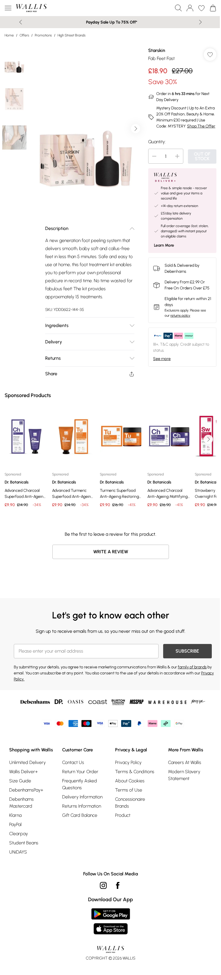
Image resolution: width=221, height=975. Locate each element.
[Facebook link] (117, 885)
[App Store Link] (110, 921)
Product (122, 815)
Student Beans (23, 843)
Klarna (15, 815)
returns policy (180, 316)
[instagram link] (103, 885)
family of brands (192, 667)
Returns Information (81, 806)
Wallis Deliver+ (23, 771)
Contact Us (73, 762)
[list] (86, 128)
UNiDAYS (18, 852)
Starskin (156, 50)
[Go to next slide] (135, 128)
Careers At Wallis (184, 762)
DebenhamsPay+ (26, 790)
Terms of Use (128, 790)
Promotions (43, 35)
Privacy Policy (128, 762)
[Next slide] (200, 22)
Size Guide (20, 781)
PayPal (15, 824)
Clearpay (18, 833)
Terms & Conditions (134, 771)
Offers (24, 35)
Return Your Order (80, 771)
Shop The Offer (201, 126)
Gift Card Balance (79, 815)
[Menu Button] (8, 8)
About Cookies (129, 781)
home (9, 35)
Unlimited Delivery (27, 762)
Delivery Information (82, 797)
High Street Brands (71, 35)
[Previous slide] (20, 22)
